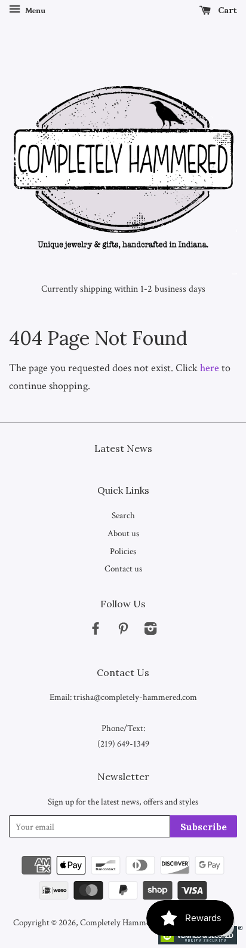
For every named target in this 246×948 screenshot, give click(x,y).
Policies (123, 551)
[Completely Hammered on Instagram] (150, 631)
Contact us (123, 568)
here (209, 368)
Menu (34, 10)
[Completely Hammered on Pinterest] (123, 631)
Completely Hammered (120, 922)
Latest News (123, 448)
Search (123, 515)
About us (123, 533)
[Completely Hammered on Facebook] (95, 631)
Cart (226, 10)
